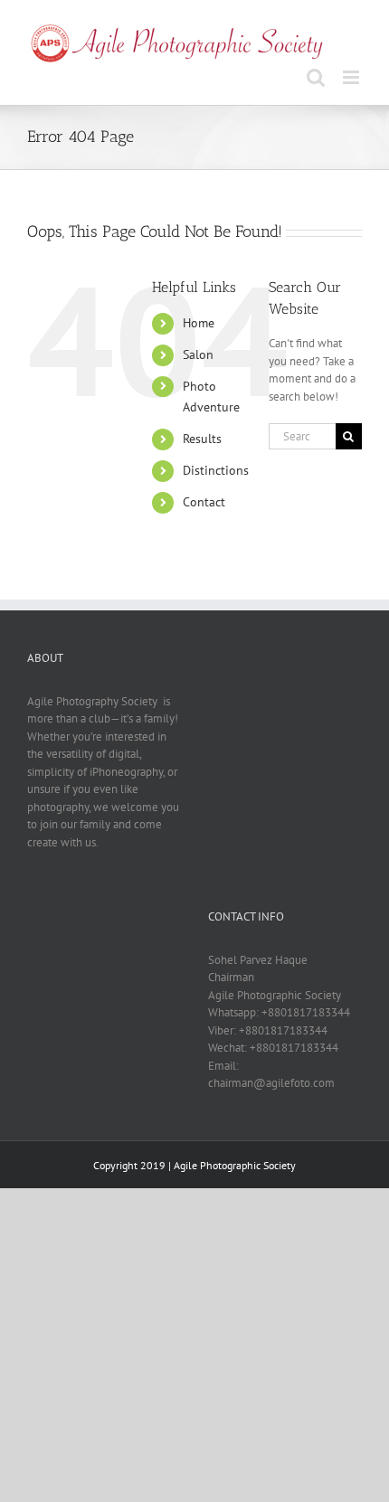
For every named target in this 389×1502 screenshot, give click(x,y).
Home (198, 323)
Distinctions (216, 470)
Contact (204, 502)
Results (202, 438)
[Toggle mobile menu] (352, 77)
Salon (198, 354)
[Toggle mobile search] (316, 77)
